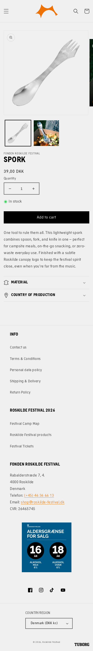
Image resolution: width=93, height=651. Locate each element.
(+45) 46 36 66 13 (39, 496)
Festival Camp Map (24, 424)
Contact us (18, 347)
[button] (6, 11)
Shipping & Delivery (25, 381)
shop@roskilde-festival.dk (42, 502)
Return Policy (20, 392)
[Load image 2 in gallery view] (46, 133)
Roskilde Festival (51, 642)
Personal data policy (26, 370)
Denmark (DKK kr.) (44, 623)
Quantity (10, 178)
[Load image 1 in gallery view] (18, 133)
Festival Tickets (22, 446)
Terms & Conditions (25, 359)
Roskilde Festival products (31, 435)
